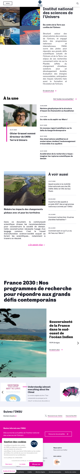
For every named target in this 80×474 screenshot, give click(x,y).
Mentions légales (40, 472)
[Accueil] (40, 3)
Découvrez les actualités (56, 434)
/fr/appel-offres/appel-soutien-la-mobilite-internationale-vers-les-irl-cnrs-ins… (62, 186)
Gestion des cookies (70, 472)
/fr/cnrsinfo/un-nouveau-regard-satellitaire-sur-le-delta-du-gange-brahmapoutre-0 (58, 127)
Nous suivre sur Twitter (55, 415)
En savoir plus (48, 91)
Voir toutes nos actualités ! (63, 99)
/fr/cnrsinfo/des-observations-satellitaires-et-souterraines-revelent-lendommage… (58, 140)
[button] (9, 471)
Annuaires (38, 466)
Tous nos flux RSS (71, 415)
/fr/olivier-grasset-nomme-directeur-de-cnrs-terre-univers (20, 123)
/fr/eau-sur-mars (62, 230)
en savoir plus (54, 350)
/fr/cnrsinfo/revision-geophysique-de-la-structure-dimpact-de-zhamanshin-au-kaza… (58, 109)
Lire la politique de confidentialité (13, 457)
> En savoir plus (35, 244)
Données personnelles (55, 472)
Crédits (30, 472)
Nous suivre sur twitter (60, 450)
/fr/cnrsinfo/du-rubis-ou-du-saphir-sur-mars (58, 118)
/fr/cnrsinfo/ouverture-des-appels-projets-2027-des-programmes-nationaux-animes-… (62, 202)
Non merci (8, 464)
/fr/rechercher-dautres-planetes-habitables (62, 217)
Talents (18, 466)
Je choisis (22, 464)
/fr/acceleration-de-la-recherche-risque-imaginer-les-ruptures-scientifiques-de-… (58, 155)
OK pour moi (36, 464)
